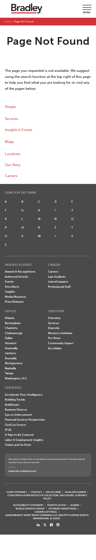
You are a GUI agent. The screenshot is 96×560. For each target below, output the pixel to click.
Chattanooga (13, 333)
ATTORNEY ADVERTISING (62, 508)
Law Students (56, 276)
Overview (54, 318)
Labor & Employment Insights (24, 440)
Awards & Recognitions (20, 271)
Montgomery (13, 363)
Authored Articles (16, 276)
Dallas (8, 338)
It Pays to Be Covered (19, 434)
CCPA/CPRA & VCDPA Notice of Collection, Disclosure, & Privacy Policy (47, 497)
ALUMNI (74, 505)
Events (9, 281)
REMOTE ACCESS (56, 505)
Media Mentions (15, 296)
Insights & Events (18, 130)
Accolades (55, 348)
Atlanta (9, 318)
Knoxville (11, 358)
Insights (10, 291)
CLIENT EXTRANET (16, 492)
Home (8, 21)
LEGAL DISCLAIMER (75, 492)
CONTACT (36, 492)
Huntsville (11, 348)
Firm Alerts (12, 286)
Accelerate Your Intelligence (23, 394)
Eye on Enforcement (18, 414)
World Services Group (30, 508)
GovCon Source (15, 424)
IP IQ (8, 430)
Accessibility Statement (28, 505)
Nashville (10, 368)
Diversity (53, 328)
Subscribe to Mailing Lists (22, 471)
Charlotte (11, 328)
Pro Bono (54, 338)
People (10, 107)
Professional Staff (59, 286)
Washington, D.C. (16, 378)
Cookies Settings (46, 512)
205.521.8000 (53, 492)
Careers (11, 176)
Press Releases (14, 301)
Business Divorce (16, 409)
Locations (13, 154)
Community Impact (61, 343)
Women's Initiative (60, 333)
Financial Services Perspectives (25, 419)
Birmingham (13, 323)
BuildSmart (12, 404)
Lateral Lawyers (58, 281)
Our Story (13, 165)
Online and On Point (18, 444)
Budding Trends (15, 399)
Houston (10, 343)
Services (11, 119)
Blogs (9, 142)
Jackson (10, 353)
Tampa (9, 373)
